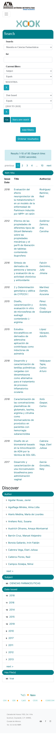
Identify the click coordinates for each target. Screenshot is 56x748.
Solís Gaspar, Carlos (43, 402)
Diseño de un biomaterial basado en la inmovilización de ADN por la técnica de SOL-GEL (25, 447)
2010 (11, 630)
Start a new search (20, 119)
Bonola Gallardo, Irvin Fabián (23, 542)
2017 (11, 638)
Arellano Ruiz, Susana (19, 521)
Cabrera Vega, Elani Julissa (45, 444)
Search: (9, 41)
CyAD (23, 700)
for (7, 54)
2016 (11, 602)
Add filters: (28, 129)
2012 (11, 652)
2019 (12, 623)
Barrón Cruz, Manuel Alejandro (24, 535)
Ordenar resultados (28, 138)
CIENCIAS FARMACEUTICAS (25, 583)
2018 (12, 595)
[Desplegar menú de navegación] (6, 14)
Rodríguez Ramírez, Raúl (45, 193)
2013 (11, 659)
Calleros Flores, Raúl (19, 556)
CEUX (35, 700)
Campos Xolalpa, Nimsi (20, 564)
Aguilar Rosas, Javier (19, 500)
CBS (14, 700)
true (12, 678)
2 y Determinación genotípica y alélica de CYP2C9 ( (24, 291)
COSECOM (49, 700)
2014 (12, 609)
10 (42, 165)
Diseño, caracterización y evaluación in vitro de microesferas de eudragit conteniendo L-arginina (24, 312)
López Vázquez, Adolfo (44, 333)
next (49, 165)
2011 (10, 645)
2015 (12, 616)
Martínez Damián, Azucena (44, 291)
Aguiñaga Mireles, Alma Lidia (23, 507)
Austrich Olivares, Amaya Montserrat (28, 528)
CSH (4, 700)
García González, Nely (44, 465)
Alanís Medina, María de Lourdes (26, 514)
